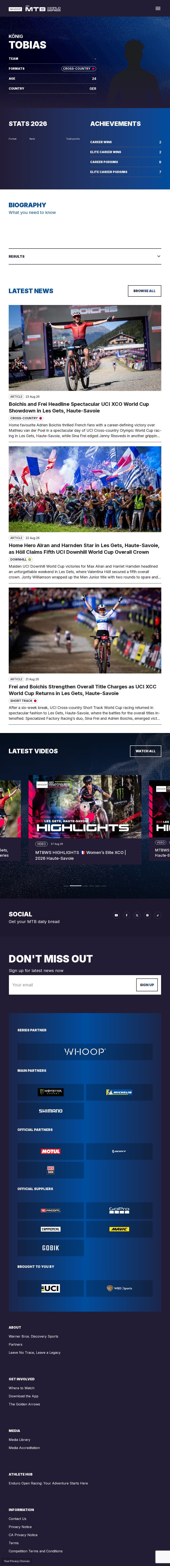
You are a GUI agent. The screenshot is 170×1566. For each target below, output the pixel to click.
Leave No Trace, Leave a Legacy (35, 1352)
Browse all (145, 291)
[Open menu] (158, 8)
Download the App (23, 1396)
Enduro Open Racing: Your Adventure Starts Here (48, 1483)
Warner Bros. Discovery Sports (33, 1336)
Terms (14, 1543)
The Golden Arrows (24, 1404)
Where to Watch (21, 1388)
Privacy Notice (20, 1527)
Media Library (19, 1440)
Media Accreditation (24, 1448)
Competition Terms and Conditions (36, 1551)
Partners (15, 1344)
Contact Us (17, 1519)
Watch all (146, 751)
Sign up (147, 985)
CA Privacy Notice (23, 1535)
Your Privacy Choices (17, 1561)
